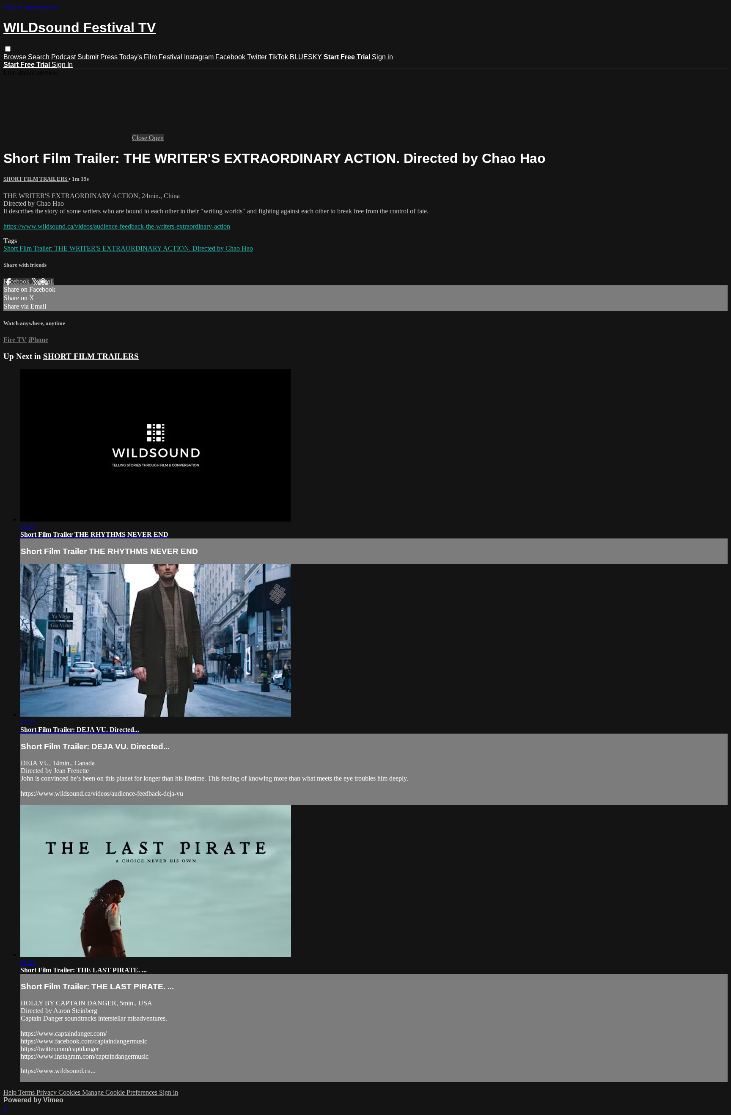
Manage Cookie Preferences (120, 1092)
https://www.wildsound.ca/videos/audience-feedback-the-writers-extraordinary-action (116, 226)
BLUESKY (306, 57)
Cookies (70, 1092)
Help (10, 1092)
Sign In (62, 64)
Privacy (47, 1092)
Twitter (257, 57)
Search (39, 57)
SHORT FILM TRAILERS (36, 179)
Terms (27, 1092)
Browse (15, 57)
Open (156, 137)
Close (140, 137)
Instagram (199, 57)
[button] (8, 49)
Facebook (230, 57)
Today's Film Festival (150, 57)
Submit (88, 57)
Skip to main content (30, 7)
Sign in (382, 57)
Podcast (63, 57)
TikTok (278, 57)
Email (46, 281)
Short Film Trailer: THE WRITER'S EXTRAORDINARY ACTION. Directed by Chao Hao (128, 248)
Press (109, 57)
